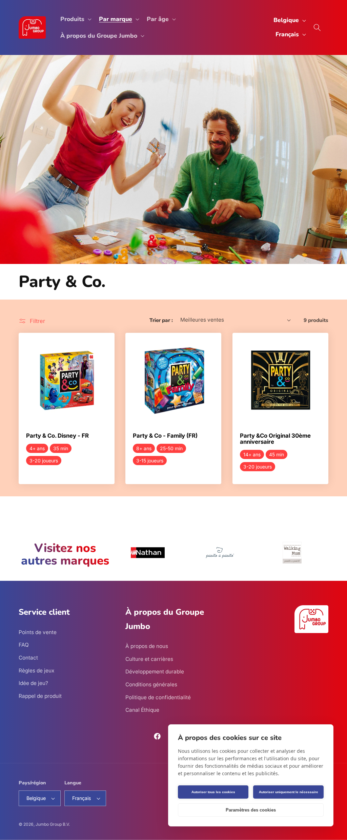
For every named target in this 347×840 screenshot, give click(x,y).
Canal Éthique (142, 710)
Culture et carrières (149, 659)
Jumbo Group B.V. (53, 824)
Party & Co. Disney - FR (57, 436)
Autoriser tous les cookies (213, 792)
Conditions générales (151, 684)
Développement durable (154, 671)
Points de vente (38, 632)
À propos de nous (146, 646)
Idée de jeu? (33, 683)
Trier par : (161, 320)
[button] (75, 19)
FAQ (24, 645)
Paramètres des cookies (251, 810)
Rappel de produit (40, 696)
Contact (28, 657)
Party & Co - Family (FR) (165, 436)
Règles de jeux (36, 670)
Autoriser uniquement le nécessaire (288, 792)
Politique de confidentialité (158, 697)
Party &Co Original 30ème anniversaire (275, 439)
